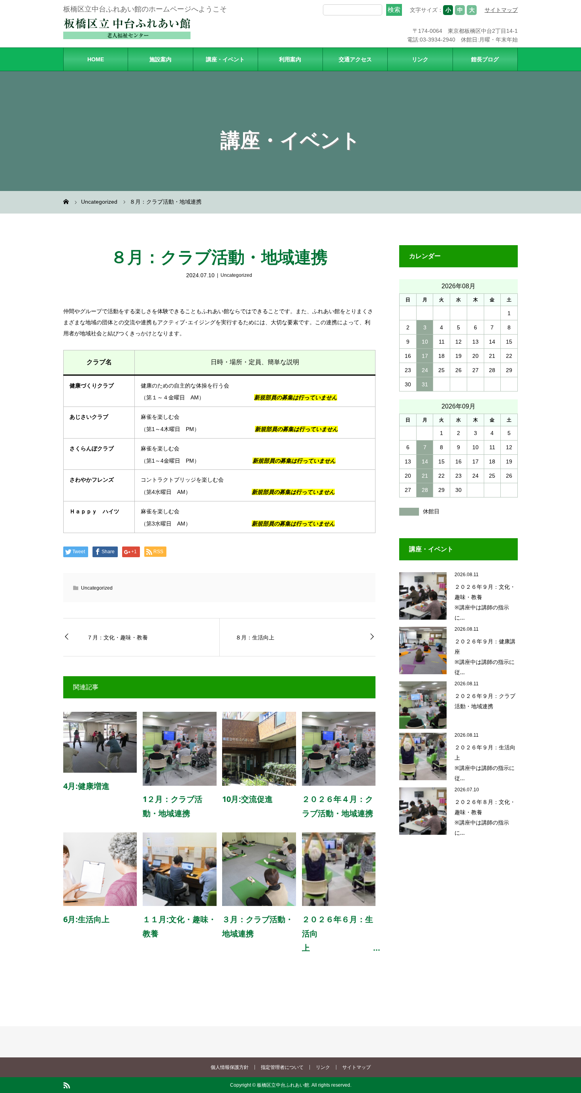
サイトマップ (501, 10)
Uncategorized (236, 275)
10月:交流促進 (247, 799)
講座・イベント (225, 59)
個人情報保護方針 (230, 1067)
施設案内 (160, 59)
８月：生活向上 (255, 637)
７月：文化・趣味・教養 (117, 637)
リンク (420, 59)
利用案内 (290, 59)
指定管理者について (282, 1067)
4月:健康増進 (86, 786)
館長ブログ (485, 59)
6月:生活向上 (86, 919)
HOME (95, 59)
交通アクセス (355, 59)
